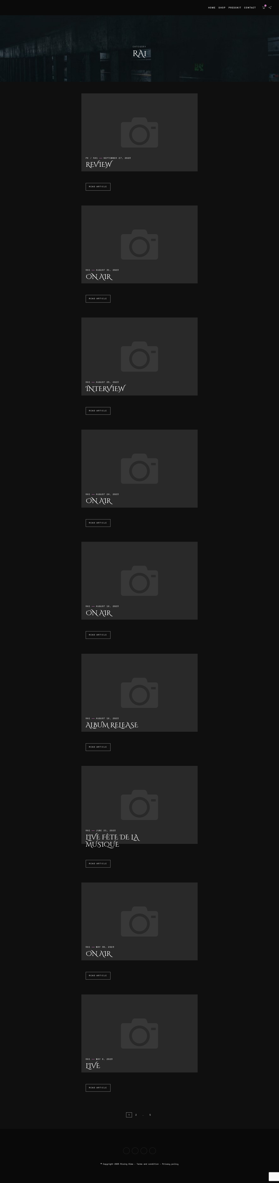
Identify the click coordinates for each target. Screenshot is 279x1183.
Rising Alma (126, 1164)
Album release (112, 725)
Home (212, 8)
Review (98, 164)
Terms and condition (148, 1164)
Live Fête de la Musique (112, 841)
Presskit (235, 8)
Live (93, 1065)
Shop (222, 8)
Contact (250, 8)
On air (98, 276)
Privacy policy (170, 1164)
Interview (105, 388)
